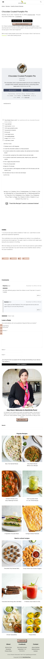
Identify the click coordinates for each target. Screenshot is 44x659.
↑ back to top (22, 640)
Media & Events (35, 649)
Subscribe (20, 649)
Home (3, 6)
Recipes (8, 6)
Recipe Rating (5, 325)
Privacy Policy (8, 651)
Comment (4, 330)
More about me (21, 419)
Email (3, 354)
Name (4, 349)
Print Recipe (28, 20)
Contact (36, 651)
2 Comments (18, 16)
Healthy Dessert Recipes (17, 6)
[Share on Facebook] (1, 325)
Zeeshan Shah (27, 97)
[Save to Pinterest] (1, 328)
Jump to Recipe (17, 20)
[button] (19, 78)
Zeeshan (6, 302)
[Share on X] (1, 333)
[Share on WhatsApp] (1, 331)
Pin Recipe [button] (31, 90)
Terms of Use (8, 647)
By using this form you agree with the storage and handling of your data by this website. (21, 360)
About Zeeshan (35, 647)
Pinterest (4, 35)
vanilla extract (10, 136)
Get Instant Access (22, 647)
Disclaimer (8, 649)
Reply (39, 295)
